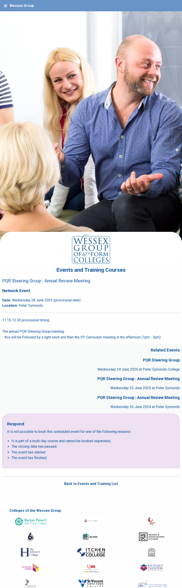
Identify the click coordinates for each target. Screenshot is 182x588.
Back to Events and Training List (91, 484)
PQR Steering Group (161, 360)
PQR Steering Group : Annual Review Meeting (138, 378)
